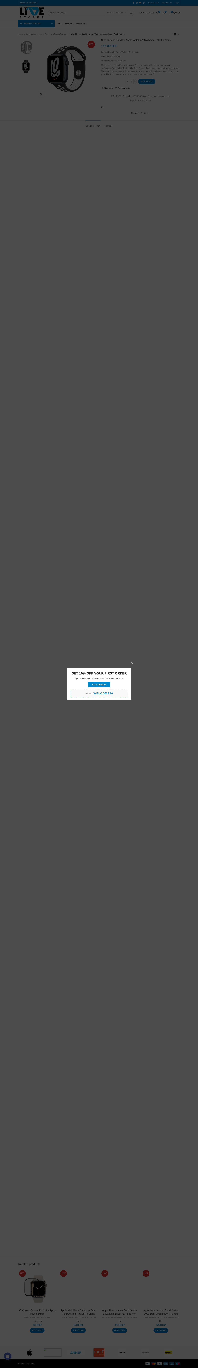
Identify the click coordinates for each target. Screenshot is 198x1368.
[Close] (131, 662)
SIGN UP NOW (99, 684)
